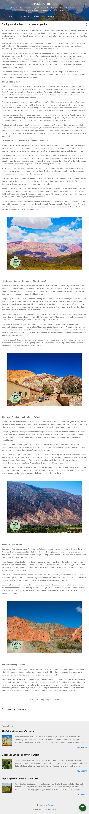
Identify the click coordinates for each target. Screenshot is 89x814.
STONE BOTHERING (44, 4)
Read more (82, 748)
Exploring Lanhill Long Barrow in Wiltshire (21, 755)
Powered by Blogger (46, 805)
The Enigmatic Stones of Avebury (18, 731)
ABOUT (12, 16)
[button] (85, 25)
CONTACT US (52, 16)
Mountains (22, 709)
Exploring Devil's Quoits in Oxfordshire (20, 778)
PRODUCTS (24, 16)
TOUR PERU (38, 16)
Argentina (11, 709)
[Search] (85, 4)
